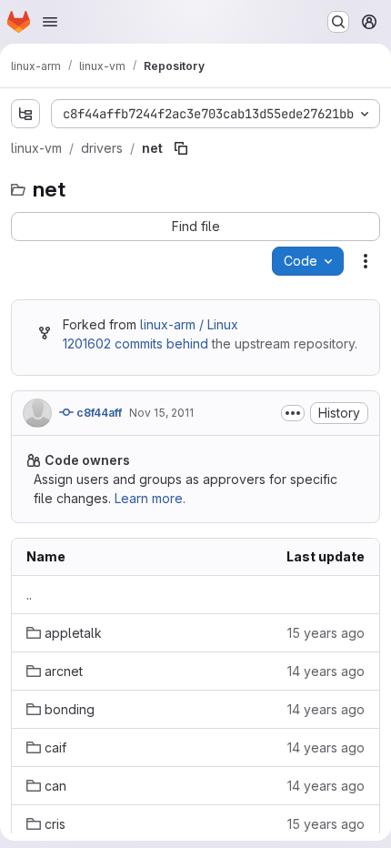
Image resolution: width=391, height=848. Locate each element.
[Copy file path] (181, 148)
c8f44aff (98, 412)
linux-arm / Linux (189, 324)
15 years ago (326, 633)
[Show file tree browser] (25, 113)
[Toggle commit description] (293, 413)
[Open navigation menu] (50, 21)
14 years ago (326, 671)
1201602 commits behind (135, 343)
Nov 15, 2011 (161, 412)
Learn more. (150, 498)
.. (29, 594)
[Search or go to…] (338, 22)
